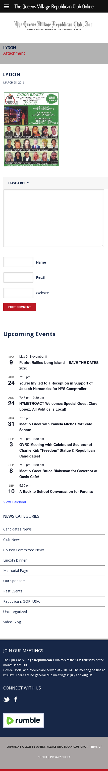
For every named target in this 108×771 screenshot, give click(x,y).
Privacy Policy (60, 757)
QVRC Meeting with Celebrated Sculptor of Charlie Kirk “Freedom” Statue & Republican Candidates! (57, 450)
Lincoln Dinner (15, 560)
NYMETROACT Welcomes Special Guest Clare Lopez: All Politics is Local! (58, 406)
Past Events (12, 591)
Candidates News (17, 529)
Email (40, 277)
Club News (12, 539)
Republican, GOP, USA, (21, 601)
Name (41, 262)
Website (42, 292)
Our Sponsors (14, 580)
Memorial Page (15, 570)
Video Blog (12, 622)
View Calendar (14, 501)
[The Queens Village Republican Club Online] (54, 28)
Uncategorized (15, 611)
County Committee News (23, 550)
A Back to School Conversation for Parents (56, 491)
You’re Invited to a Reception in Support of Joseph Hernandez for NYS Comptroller (56, 385)
